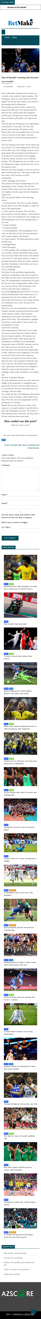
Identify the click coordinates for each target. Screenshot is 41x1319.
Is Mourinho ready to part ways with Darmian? (18, 894)
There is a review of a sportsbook (16, 1269)
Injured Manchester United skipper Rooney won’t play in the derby (18, 692)
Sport (11, 584)
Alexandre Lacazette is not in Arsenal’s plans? (19, 828)
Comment (6, 465)
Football (12, 890)
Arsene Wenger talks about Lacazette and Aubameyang (21, 446)
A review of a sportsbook (13, 1258)
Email (5, 503)
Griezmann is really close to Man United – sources (20, 1203)
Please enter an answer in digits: (15, 522)
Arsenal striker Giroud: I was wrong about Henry (18, 1033)
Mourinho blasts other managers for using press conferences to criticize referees (20, 587)
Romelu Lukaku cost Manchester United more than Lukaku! (20, 1067)
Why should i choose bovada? (15, 624)
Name (5, 495)
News (3, 439)
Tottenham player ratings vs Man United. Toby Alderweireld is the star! (20, 963)
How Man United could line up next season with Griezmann (18, 1168)
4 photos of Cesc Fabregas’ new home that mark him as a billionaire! (20, 762)
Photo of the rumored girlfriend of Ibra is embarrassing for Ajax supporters (20, 727)
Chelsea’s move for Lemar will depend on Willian (20, 860)
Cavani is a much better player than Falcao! (18, 657)
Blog (6, 584)
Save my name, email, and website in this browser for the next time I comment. (18, 516)
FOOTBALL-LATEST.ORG (24, 1314)
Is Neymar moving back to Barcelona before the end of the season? (18, 1236)
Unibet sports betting (12, 1274)
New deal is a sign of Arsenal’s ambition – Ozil (20, 1137)
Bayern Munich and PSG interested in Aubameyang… (19, 929)
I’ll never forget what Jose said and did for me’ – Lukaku (19, 998)
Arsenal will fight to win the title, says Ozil (20, 1104)
